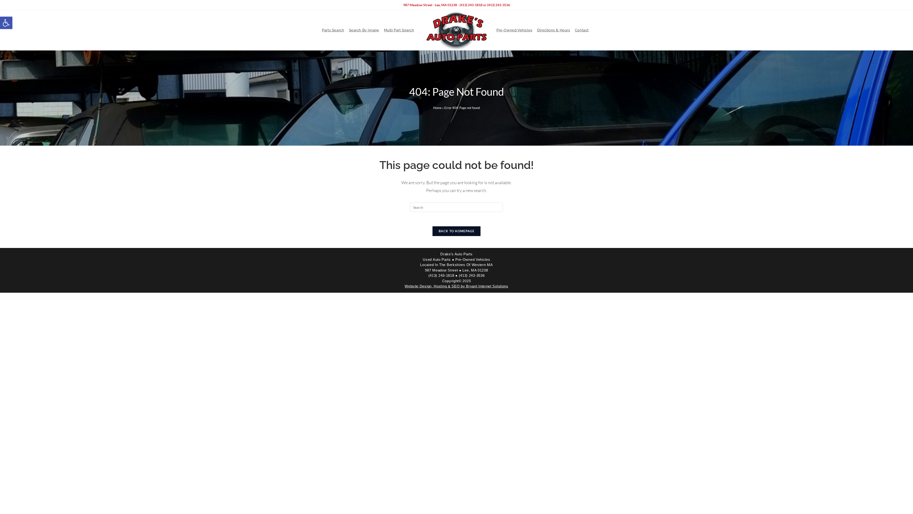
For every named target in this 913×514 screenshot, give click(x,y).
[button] (6, 23)
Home (437, 108)
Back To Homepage (456, 231)
